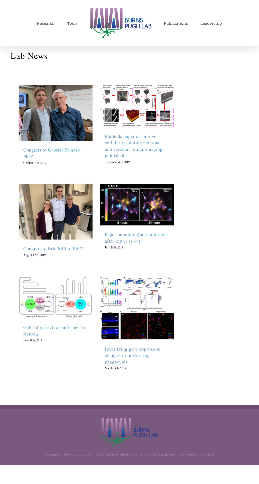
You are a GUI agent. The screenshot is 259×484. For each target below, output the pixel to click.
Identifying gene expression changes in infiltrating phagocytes (137, 308)
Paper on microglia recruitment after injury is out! (137, 205)
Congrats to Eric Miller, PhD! (56, 212)
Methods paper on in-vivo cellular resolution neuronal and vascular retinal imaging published (137, 106)
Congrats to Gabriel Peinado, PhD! (56, 113)
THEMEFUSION (128, 454)
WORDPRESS (206, 454)
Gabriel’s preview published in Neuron (56, 297)
